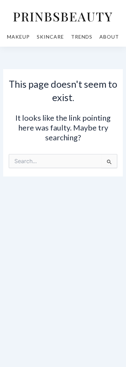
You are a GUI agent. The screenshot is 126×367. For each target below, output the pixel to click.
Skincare (50, 37)
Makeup (18, 37)
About (109, 37)
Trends (81, 37)
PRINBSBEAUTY (63, 16)
